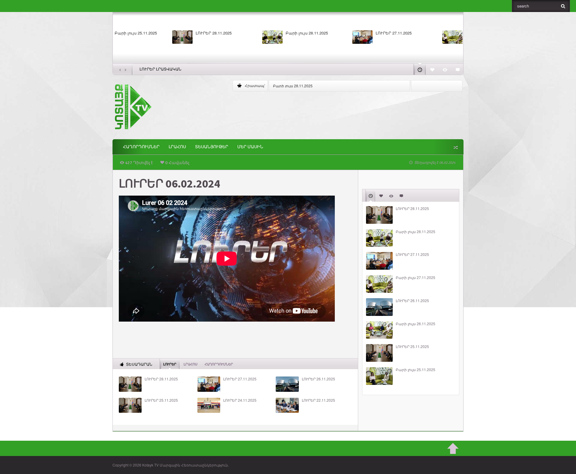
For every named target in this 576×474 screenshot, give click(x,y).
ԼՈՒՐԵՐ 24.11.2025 (239, 400)
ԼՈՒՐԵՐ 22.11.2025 (318, 400)
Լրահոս (177, 146)
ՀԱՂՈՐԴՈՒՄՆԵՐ (141, 146)
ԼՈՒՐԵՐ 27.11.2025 (338, 33)
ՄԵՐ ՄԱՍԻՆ (250, 146)
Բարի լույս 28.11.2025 (251, 33)
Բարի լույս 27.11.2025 (431, 33)
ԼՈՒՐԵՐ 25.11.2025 (161, 400)
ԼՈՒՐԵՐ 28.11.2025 (158, 33)
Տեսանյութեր (211, 146)
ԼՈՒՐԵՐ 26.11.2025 (318, 378)
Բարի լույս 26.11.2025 (415, 323)
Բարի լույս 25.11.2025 (415, 369)
